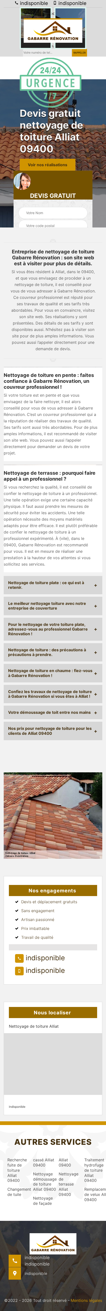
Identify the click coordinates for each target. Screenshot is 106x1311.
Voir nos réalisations (47, 164)
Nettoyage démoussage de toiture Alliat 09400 (41, 1181)
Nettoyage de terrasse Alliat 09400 (67, 1184)
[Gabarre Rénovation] (53, 30)
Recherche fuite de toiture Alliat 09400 (15, 1170)
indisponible (33, 3)
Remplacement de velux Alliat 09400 (92, 1194)
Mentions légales (86, 1300)
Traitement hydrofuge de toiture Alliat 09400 (92, 1170)
